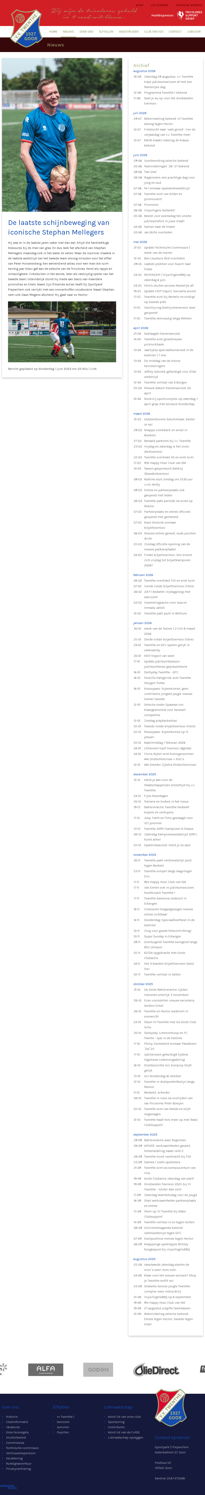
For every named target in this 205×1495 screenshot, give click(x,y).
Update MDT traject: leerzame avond (170, 291)
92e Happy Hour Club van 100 (165, 882)
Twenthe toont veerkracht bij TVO (167, 1156)
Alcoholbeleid (16, 1437)
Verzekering (14, 1458)
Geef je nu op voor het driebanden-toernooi (169, 100)
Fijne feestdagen (156, 796)
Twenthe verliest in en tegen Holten (169, 1222)
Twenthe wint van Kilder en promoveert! (163, 196)
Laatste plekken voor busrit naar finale (167, 266)
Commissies (15, 1443)
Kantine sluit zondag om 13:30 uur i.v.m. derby (168, 481)
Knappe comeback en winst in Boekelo (165, 432)
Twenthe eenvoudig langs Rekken (168, 318)
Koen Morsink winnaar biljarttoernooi (160, 525)
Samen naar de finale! (159, 227)
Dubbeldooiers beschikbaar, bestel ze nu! (169, 421)
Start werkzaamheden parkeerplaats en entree (170, 1203)
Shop (139, 5)
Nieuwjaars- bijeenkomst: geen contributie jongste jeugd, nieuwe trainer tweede (168, 694)
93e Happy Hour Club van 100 (165, 463)
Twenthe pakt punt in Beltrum (165, 613)
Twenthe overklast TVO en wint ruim (169, 580)
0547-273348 (176, 1478)
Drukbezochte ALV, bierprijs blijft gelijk (168, 1067)
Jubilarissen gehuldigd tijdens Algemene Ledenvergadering (166, 1057)
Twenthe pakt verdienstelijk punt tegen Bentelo (168, 862)
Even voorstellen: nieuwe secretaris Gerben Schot (169, 1002)
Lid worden (159, 5)
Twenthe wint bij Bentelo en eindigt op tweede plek (169, 299)
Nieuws (68, 31)
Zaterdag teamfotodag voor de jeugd (170, 1195)
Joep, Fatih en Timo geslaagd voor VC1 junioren (168, 820)
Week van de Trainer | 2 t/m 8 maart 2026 (169, 631)
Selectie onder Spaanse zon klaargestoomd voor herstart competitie (165, 710)
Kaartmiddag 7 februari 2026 (164, 742)
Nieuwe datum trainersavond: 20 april (167, 390)
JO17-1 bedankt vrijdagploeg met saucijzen (167, 594)
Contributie (116, 1427)
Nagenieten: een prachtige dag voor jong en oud (169, 180)
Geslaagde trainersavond (162, 333)
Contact (175, 31)
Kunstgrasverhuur (18, 1463)
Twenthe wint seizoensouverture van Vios (170, 1170)
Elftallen (106, 31)
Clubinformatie (17, 1422)
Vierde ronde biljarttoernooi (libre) (169, 586)
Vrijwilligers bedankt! (159, 210)
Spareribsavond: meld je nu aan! (167, 845)
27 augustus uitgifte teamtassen (167, 1308)
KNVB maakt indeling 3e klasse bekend (166, 142)
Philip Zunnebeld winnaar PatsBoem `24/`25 (170, 1046)
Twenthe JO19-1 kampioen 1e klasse (168, 829)
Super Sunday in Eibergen (162, 936)
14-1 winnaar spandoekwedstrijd (167, 188)
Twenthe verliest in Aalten (162, 974)
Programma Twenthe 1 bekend (165, 92)
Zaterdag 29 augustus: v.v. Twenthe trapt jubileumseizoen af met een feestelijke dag (168, 82)
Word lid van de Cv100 (124, 1432)
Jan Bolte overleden (158, 232)
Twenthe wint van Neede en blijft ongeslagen (167, 1111)
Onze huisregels (17, 1432)
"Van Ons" (150, 172)
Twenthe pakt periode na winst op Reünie (168, 503)
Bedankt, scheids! (157, 1092)
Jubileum (194, 31)
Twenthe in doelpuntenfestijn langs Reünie (169, 1084)
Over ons (86, 31)
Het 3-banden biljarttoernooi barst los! (169, 966)
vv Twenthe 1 (65, 1417)
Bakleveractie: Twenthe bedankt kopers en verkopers (166, 809)
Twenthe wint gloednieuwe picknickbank (163, 341)
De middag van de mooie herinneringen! (162, 363)
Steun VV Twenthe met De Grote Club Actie (170, 1024)
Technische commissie (22, 1448)
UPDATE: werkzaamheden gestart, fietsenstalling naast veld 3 (167, 1148)
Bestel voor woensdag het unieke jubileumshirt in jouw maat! (167, 218)
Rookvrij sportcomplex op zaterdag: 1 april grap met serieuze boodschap (171, 401)
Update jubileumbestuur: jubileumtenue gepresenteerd (165, 663)
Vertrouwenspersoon (20, 1453)
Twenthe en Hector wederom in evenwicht (166, 1013)
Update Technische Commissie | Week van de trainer (167, 250)
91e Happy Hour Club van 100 (164, 1302)
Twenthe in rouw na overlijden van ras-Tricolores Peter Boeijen (168, 1100)
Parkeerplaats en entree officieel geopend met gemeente (167, 514)
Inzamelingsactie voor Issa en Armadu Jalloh (165, 605)
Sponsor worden (189, 5)
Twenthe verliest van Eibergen (165, 382)
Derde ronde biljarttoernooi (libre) (169, 639)
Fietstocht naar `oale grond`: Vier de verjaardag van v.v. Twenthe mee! (169, 131)
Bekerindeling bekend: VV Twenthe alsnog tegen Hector (168, 121)
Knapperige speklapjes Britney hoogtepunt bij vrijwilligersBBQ (167, 1246)
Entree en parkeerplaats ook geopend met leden (164, 492)
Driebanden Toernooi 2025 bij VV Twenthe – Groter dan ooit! (167, 1186)
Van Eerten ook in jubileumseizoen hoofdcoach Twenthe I (169, 890)
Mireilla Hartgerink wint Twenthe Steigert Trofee (167, 680)
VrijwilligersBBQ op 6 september (167, 1297)
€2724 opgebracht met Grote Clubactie (164, 955)
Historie (12, 1417)
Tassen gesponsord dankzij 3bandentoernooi (163, 471)
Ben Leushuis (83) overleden (164, 258)
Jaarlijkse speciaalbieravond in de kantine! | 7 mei (168, 352)
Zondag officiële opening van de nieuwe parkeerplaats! (167, 546)
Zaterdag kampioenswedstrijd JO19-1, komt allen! (170, 836)
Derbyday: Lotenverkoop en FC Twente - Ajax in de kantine (166, 1035)
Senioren (63, 1422)
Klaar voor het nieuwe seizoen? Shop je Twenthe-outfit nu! (170, 1277)
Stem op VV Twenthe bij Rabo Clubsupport (165, 1213)
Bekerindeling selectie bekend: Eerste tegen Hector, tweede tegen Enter (168, 1319)
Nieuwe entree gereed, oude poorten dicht (170, 535)
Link (93, 369)
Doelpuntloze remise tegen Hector (168, 1238)
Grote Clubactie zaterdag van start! (169, 1178)
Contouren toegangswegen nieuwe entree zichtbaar (168, 911)
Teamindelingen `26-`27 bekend (166, 166)
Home (53, 31)
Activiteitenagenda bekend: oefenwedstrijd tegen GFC (163, 1230)
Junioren (63, 1427)
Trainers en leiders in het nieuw (166, 801)
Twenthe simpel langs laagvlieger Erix (168, 873)
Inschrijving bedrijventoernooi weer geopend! (170, 310)
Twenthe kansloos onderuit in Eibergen (165, 900)
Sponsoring (116, 1422)
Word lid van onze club (124, 1417)
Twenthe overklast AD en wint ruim (169, 457)
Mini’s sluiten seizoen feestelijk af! (169, 285)
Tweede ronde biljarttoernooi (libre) (169, 726)
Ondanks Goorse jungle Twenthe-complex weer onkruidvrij (167, 1288)
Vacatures (13, 1427)
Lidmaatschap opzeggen (125, 1437)
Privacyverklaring (18, 1469)
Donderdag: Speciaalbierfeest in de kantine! (169, 922)
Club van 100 (153, 31)
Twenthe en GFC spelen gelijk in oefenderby (167, 647)
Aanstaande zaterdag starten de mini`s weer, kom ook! (166, 1267)
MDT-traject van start (159, 656)
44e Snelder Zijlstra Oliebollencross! (170, 765)
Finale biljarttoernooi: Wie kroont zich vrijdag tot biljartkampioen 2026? (168, 560)
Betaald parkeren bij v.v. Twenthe (167, 441)
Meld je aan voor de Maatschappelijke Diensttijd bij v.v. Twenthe (169, 785)
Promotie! (151, 205)
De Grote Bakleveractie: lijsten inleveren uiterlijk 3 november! (166, 992)
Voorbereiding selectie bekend (166, 161)
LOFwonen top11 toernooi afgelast (167, 748)
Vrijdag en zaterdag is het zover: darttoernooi (167, 449)
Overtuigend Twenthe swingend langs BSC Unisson (170, 944)
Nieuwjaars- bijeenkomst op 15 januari (166, 734)
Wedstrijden (129, 31)
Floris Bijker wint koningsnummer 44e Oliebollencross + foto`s (169, 756)
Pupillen (63, 1432)
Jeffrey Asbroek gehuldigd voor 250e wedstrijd (170, 374)
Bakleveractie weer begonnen (165, 1140)
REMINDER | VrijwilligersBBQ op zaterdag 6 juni (167, 277)
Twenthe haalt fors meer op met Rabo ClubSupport (171, 1122)
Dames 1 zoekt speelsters (162, 1162)
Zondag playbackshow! (160, 720)
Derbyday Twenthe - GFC (161, 672)
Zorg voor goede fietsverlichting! (167, 931)
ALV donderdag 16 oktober (162, 1076)
